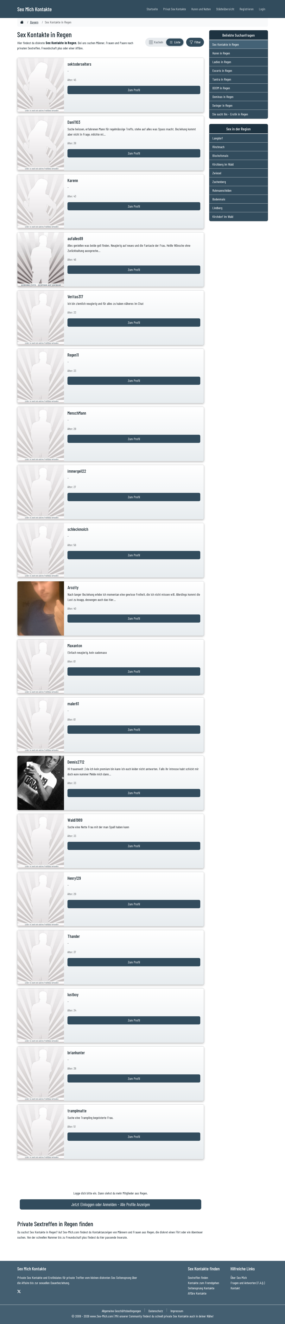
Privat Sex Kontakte (174, 9)
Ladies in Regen (221, 62)
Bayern (34, 22)
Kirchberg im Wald (223, 164)
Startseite (152, 9)
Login (262, 9)
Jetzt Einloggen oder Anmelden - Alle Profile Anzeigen (110, 1204)
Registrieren (247, 9)
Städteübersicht (225, 9)
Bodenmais (218, 199)
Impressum (176, 1311)
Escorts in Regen (222, 70)
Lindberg (217, 208)
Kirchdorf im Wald (222, 216)
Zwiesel (216, 173)
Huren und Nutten (201, 9)
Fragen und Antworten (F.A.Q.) (248, 1283)
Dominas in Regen (222, 97)
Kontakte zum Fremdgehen (203, 1283)
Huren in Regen (221, 53)
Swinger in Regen (222, 105)
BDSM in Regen (221, 88)
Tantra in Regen (221, 79)
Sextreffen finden (198, 1277)
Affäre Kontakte (197, 1293)
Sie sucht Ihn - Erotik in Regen (230, 114)
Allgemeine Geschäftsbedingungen (121, 1311)
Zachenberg (219, 182)
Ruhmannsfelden (221, 190)
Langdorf (217, 138)
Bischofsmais (220, 155)
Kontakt (235, 1288)
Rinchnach (218, 147)
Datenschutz (155, 1311)
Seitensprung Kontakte (201, 1288)
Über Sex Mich (239, 1277)
